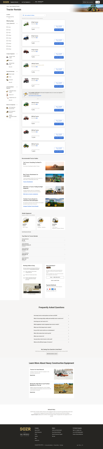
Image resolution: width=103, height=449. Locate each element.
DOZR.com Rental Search (57, 430)
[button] (12, 24)
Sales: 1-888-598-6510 (39, 1)
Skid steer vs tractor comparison (30, 194)
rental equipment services (34, 269)
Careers (36, 436)
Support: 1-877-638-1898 (38, 2)
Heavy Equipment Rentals (14, 6)
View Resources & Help (52, 353)
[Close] (63, 91)
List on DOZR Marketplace (78, 432)
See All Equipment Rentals (26, 231)
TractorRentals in (25, 239)
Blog (36, 438)
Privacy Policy (56, 445)
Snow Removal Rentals (56, 432)
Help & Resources (38, 432)
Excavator (54, 225)
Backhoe (25, 225)
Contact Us (37, 440)
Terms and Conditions (49, 445)
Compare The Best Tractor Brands (30, 206)
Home (8, 6)
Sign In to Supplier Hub (77, 430)
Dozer (38, 225)
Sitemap (61, 445)
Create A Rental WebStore (78, 434)
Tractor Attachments (28, 181)
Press (36, 434)
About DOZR (37, 430)
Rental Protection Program (57, 434)
